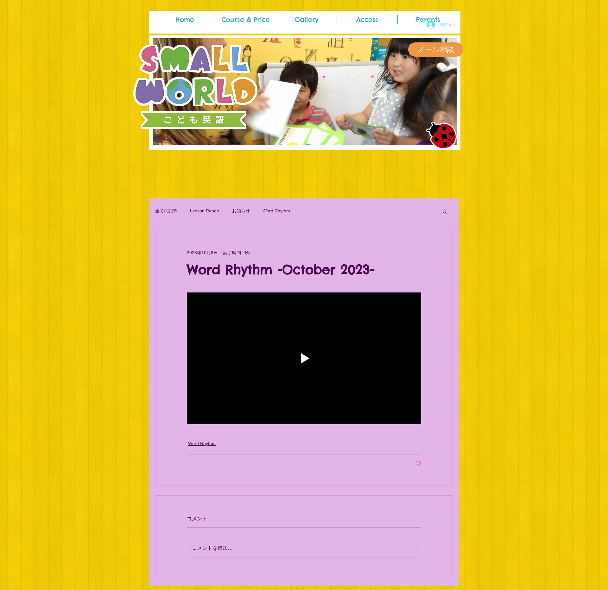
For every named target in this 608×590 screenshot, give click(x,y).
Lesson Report (204, 210)
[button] (445, 211)
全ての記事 (166, 210)
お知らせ (241, 210)
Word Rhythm (276, 210)
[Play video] (304, 358)
